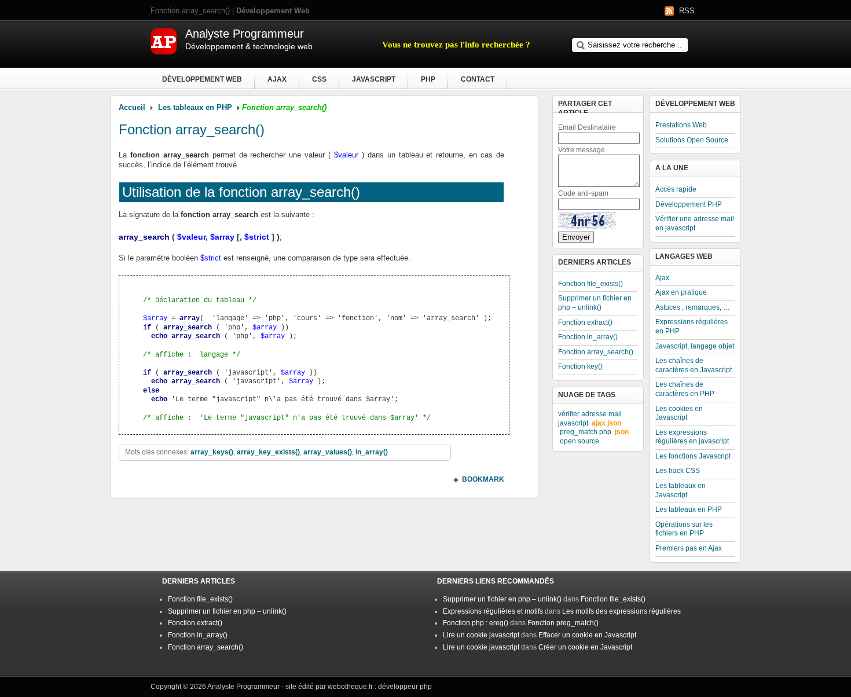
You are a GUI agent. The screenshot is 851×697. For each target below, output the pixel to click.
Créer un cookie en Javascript (585, 647)
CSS (319, 79)
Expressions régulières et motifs (493, 611)
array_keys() (211, 452)
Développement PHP (688, 204)
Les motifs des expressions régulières (621, 611)
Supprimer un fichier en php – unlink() (595, 302)
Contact (477, 79)
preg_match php (585, 432)
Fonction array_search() (192, 129)
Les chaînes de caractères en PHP (684, 389)
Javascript (373, 79)
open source (579, 441)
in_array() (371, 452)
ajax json (606, 423)
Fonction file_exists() (590, 284)
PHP (428, 79)
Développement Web (202, 79)
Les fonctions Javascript (693, 456)
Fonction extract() (585, 322)
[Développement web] (164, 51)
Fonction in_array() (588, 337)
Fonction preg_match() (563, 623)
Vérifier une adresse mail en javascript (694, 223)
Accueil (132, 107)
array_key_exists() (268, 452)
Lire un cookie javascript (481, 635)
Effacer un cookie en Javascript (587, 635)
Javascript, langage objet (694, 346)
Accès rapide (675, 189)
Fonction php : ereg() (475, 623)
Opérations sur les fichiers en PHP (684, 529)
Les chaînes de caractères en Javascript (693, 365)
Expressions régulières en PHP (691, 326)
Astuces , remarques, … (692, 307)
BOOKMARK (483, 479)
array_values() (327, 452)
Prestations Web (681, 125)
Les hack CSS (677, 471)
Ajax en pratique (681, 292)
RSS (687, 10)
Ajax (277, 79)
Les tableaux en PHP (195, 107)
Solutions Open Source (691, 140)
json (622, 432)
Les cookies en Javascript (679, 413)
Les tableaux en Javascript (680, 490)
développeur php (405, 687)
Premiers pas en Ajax (688, 548)
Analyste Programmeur (243, 687)
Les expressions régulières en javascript (692, 437)
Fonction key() (580, 366)
